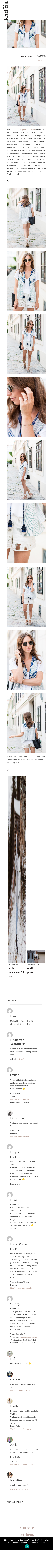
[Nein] (50, 1543)
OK (27, 1546)
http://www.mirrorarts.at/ (19, 1099)
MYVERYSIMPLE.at (19, 1490)
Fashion (39, 60)
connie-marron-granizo (28, 1337)
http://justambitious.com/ (19, 1136)
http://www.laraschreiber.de (21, 1288)
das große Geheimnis (27, 129)
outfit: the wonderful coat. (16, 972)
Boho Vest (26, 56)
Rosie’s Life (23, 1059)
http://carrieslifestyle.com (20, 1390)
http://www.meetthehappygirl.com (23, 1429)
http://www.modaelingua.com (21, 1464)
